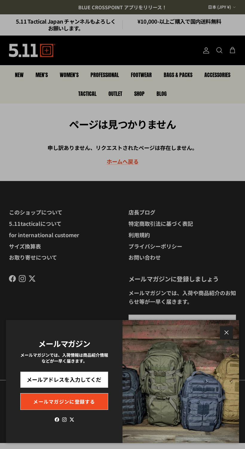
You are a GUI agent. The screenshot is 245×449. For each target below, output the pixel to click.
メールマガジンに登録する (64, 401)
